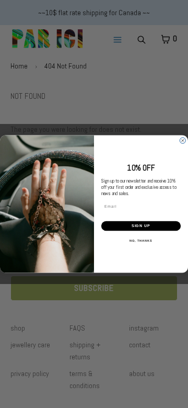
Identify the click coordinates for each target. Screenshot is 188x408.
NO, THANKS (141, 240)
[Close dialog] (182, 140)
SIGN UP (141, 226)
